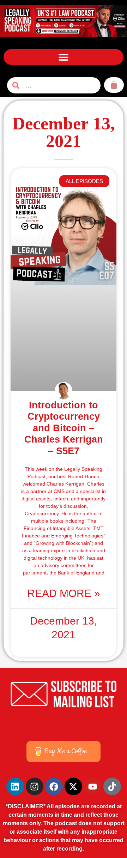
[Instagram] (34, 786)
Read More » (63, 593)
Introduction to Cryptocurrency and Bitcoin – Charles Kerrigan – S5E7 (63, 428)
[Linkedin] (15, 786)
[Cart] (114, 85)
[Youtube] (93, 786)
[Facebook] (54, 786)
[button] (63, 57)
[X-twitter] (73, 786)
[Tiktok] (112, 786)
